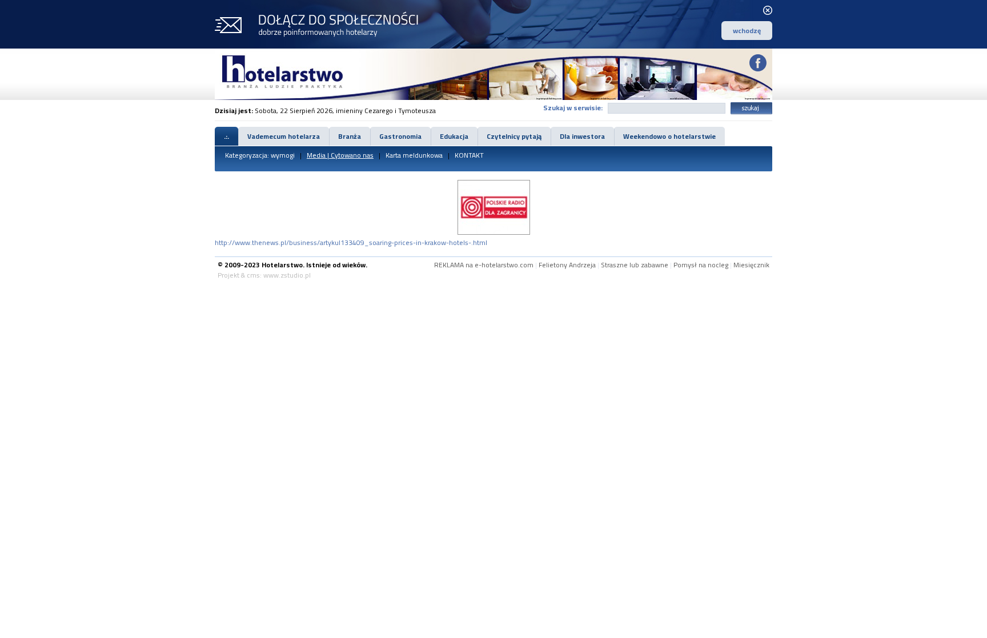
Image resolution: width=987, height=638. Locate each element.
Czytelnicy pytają (514, 136)
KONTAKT (469, 155)
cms (253, 275)
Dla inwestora (582, 136)
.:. (226, 136)
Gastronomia (400, 136)
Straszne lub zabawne (634, 264)
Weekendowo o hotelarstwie (669, 136)
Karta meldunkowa (414, 155)
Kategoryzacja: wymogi (260, 155)
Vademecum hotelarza (283, 136)
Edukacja (454, 136)
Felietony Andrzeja (567, 264)
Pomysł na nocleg (700, 264)
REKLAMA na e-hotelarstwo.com (483, 264)
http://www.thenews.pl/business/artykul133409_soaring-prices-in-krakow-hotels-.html (351, 242)
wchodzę (747, 30)
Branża (349, 136)
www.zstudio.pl (287, 275)
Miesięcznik (751, 264)
